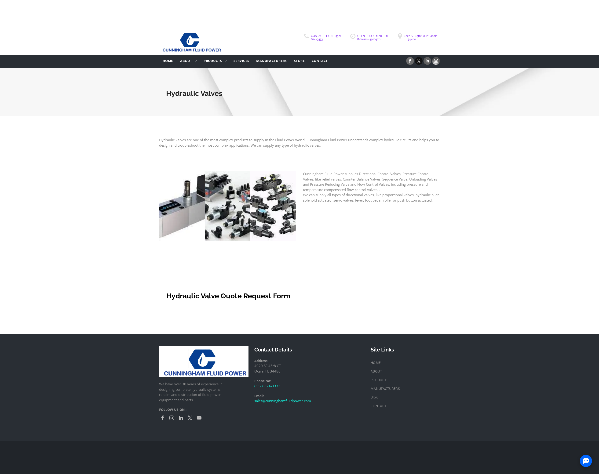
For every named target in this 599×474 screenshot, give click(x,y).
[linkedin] (427, 61)
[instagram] (436, 61)
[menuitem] (168, 60)
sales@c (260, 400)
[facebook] (410, 61)
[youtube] (199, 418)
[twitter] (419, 61)
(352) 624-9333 (267, 386)
